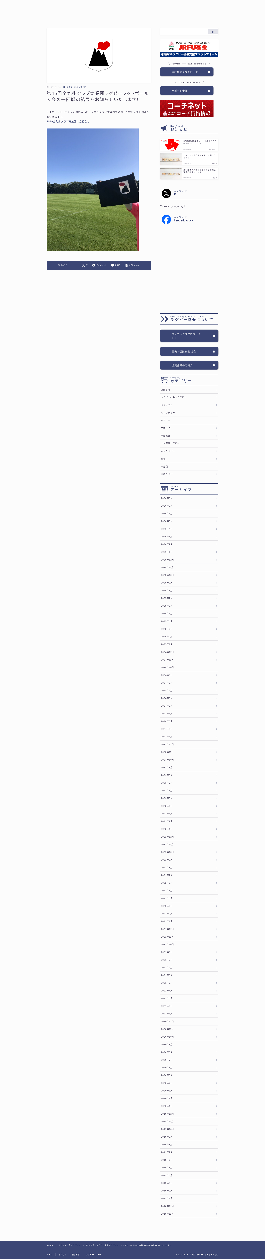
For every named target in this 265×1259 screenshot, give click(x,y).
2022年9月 (167, 860)
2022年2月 (167, 914)
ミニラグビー (168, 412)
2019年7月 (167, 1152)
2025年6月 (167, 606)
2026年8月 (167, 498)
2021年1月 (167, 1014)
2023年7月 (167, 783)
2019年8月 (167, 1145)
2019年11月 (167, 1121)
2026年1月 (167, 552)
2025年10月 (167, 575)
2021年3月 (167, 998)
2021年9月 (167, 952)
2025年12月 (167, 560)
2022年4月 (167, 898)
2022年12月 (167, 837)
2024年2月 (167, 729)
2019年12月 (167, 1114)
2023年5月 (167, 798)
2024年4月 (167, 714)
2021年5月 (167, 983)
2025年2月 (167, 637)
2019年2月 (167, 1191)
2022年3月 (167, 906)
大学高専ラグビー (170, 443)
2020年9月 (167, 1044)
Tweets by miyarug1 (172, 206)
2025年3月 (167, 629)
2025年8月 (167, 590)
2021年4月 (167, 991)
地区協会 (165, 436)
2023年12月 (167, 744)
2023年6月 (167, 790)
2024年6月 (167, 698)
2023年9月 (167, 767)
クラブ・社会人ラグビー (77, 87)
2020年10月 (167, 1037)
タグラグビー (168, 405)
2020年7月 (167, 1060)
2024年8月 (167, 683)
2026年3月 (167, 537)
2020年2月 (167, 1098)
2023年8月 (167, 775)
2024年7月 (167, 690)
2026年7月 (167, 506)
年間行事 (62, 1255)
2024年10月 (167, 667)
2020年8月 (167, 1052)
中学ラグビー (168, 428)
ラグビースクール (94, 1255)
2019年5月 (167, 1168)
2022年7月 (167, 875)
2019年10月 (167, 1129)
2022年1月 (167, 921)
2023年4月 (167, 806)
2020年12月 (167, 1021)
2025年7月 (167, 598)
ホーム (50, 1255)
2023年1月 (167, 829)
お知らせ (165, 390)
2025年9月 (167, 583)
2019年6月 (167, 1160)
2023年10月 (167, 760)
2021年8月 (167, 960)
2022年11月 (167, 844)
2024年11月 (167, 660)
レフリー (165, 420)
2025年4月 (167, 621)
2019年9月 (167, 1137)
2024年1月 (167, 737)
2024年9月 (167, 675)
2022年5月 (167, 890)
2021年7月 (167, 967)
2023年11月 (167, 752)
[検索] (213, 31)
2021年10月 (167, 944)
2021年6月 (167, 975)
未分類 (164, 466)
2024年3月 (167, 721)
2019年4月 (167, 1175)
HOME (50, 1245)
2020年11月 (167, 1029)
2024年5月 (167, 706)
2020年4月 (167, 1083)
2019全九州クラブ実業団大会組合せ (68, 121)
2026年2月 (167, 544)
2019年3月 (167, 1183)
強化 (163, 459)
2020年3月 (167, 1091)
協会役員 (76, 1255)
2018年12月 (167, 1206)
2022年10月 (167, 852)
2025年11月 (167, 567)
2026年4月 (167, 529)
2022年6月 (167, 883)
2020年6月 (167, 1067)
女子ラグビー (168, 451)
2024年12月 (167, 652)
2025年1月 (167, 644)
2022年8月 (167, 867)
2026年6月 (167, 513)
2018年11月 (167, 1214)
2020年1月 (167, 1106)
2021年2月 (167, 1006)
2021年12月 (167, 929)
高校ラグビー (168, 474)
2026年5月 (167, 521)
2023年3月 (167, 814)
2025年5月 (167, 613)
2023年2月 (167, 821)
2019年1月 (167, 1198)
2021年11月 (167, 937)
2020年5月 (167, 1075)
